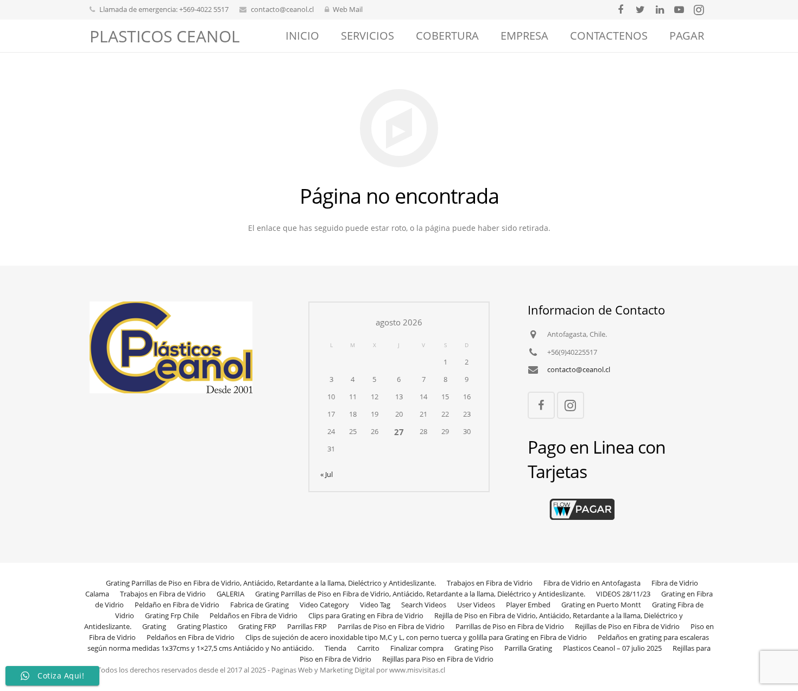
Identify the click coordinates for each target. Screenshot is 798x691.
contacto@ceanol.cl (282, 9)
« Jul (326, 474)
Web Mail (348, 9)
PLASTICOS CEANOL (165, 36)
